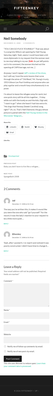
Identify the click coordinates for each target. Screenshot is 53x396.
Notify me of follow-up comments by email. (25, 346)
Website (7, 334)
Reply (6, 224)
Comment (8, 281)
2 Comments (29, 43)
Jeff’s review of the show (35, 73)
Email (7, 322)
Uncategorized (13, 156)
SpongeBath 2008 (11, 175)
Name (7, 310)
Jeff (13, 200)
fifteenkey (16, 234)
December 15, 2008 (12, 43)
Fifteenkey (26, 8)
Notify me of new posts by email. (20, 351)
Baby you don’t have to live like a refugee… (21, 165)
